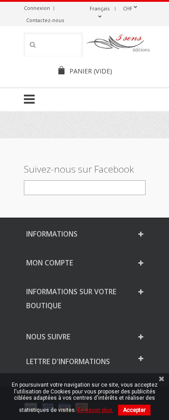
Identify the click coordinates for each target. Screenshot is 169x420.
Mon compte (49, 263)
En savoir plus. (96, 410)
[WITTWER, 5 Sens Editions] (118, 44)
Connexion (37, 8)
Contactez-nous (45, 20)
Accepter (134, 410)
